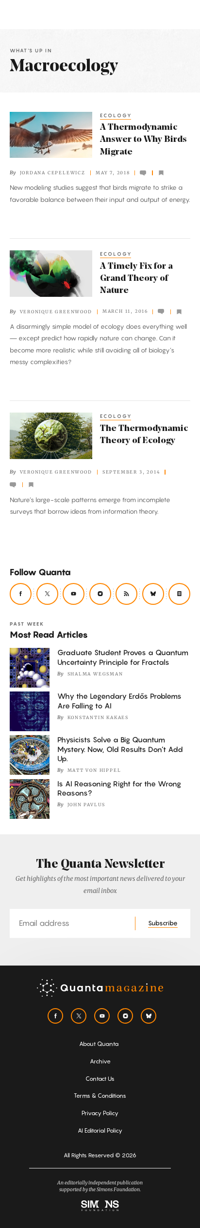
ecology (116, 115)
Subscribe (163, 923)
